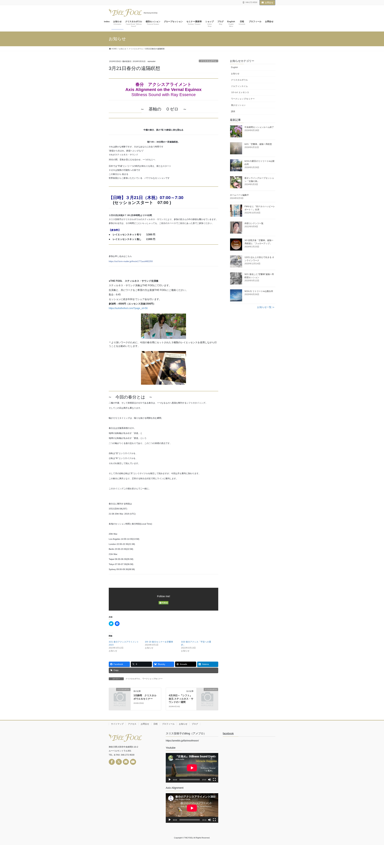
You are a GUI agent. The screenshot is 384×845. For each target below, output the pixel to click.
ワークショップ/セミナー (152, 679)
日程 (155, 724)
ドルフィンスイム (239, 86)
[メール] (126, 762)
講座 (233, 111)
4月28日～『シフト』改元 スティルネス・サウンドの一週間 (181, 698)
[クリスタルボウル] (119, 694)
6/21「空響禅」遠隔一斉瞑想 (258, 144)
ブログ (195, 724)
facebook (228, 733)
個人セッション (238, 105)
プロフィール (168, 724)
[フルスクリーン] (214, 779)
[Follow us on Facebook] (112, 762)
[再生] (169, 779)
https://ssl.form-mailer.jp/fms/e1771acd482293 (131, 261)
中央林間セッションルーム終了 (259, 127)
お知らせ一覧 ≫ (265, 307)
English (234, 67)
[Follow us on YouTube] (133, 762)
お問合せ (269, 2)
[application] (192, 768)
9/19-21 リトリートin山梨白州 (258, 291)
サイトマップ (117, 724)
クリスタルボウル (208, 61)
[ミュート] (209, 779)
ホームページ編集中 (239, 195)
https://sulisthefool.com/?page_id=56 (128, 308)
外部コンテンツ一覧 (253, 223)
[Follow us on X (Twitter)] (119, 762)
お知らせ (235, 73)
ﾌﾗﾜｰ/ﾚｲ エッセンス (240, 92)
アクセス (132, 724)
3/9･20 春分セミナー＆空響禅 (159, 642)
